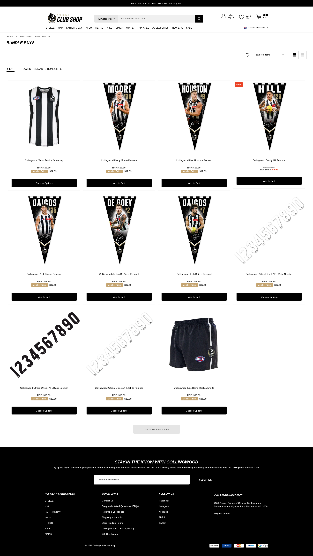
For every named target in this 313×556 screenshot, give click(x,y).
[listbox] (269, 55)
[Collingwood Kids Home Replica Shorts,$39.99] (194, 344)
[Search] (199, 19)
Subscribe (205, 479)
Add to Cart (119, 183)
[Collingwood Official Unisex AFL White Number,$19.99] (119, 344)
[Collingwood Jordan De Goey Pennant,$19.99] (119, 230)
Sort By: (248, 54)
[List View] (302, 55)
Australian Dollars (256, 27)
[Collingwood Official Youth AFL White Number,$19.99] (269, 230)
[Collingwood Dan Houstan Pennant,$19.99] (194, 116)
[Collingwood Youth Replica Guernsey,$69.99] (44, 116)
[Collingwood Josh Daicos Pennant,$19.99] (194, 230)
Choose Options (44, 183)
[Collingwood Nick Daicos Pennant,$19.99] (44, 230)
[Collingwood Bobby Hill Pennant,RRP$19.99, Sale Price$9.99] (269, 116)
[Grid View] (294, 55)
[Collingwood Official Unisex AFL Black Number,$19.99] (44, 344)
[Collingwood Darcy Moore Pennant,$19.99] (119, 116)
